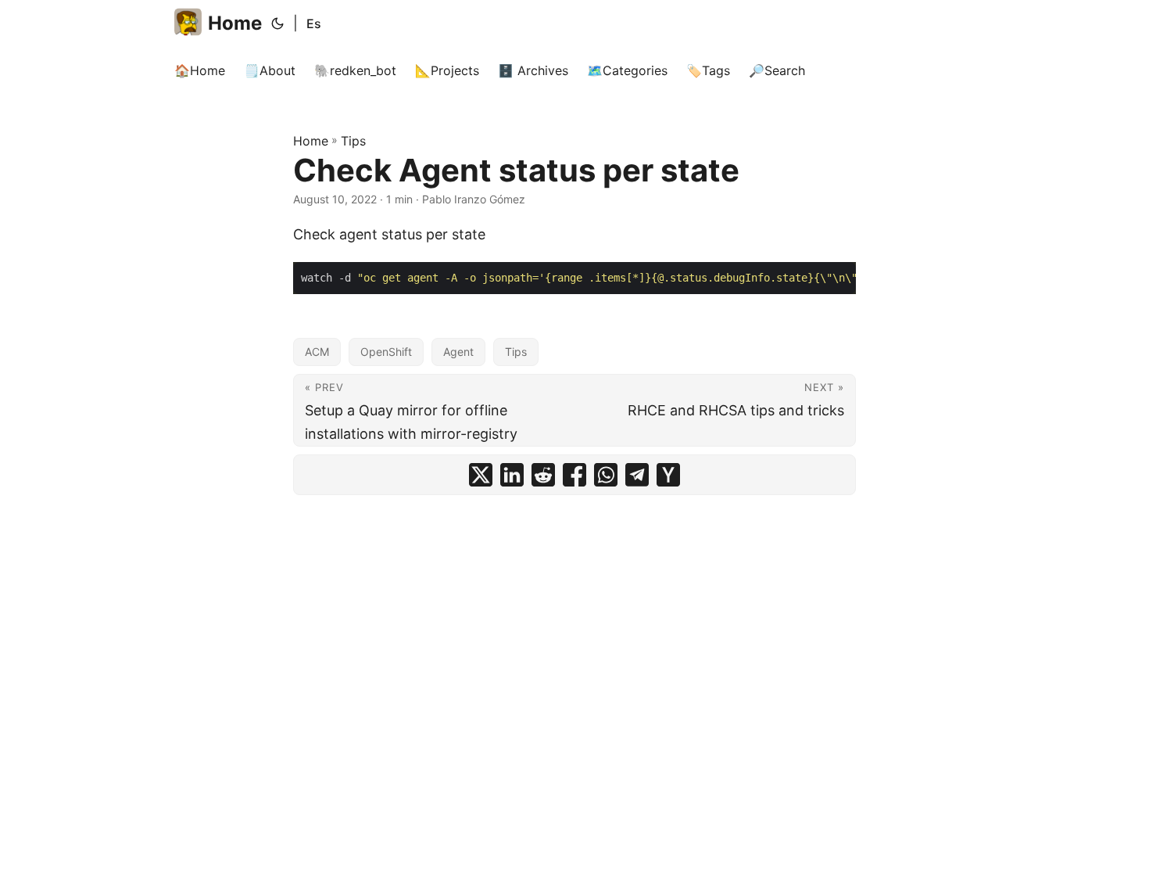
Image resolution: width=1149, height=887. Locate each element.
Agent (458, 351)
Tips (353, 141)
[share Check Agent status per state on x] (480, 475)
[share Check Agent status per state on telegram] (637, 475)
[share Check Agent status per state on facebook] (574, 475)
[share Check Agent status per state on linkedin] (512, 475)
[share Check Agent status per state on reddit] (543, 475)
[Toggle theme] (277, 23)
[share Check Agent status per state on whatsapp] (605, 475)
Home (235, 23)
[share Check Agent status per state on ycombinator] (668, 475)
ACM (317, 351)
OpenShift (386, 351)
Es (313, 23)
